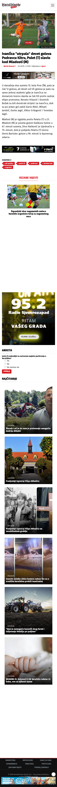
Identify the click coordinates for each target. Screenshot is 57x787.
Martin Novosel (9, 66)
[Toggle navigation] (52, 5)
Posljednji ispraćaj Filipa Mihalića (22, 481)
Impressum (28, 760)
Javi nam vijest (15, 767)
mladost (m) (47, 163)
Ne (7, 364)
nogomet (8, 167)
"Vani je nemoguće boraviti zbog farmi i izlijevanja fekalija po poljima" (25, 630)
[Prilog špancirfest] (28, 781)
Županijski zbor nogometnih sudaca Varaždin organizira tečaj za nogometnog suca (29, 214)
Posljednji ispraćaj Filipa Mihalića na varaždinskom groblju (24, 529)
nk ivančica (9, 163)
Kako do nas (45, 760)
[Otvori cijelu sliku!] (28, 31)
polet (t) (22, 163)
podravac (34, 163)
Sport (43, 66)
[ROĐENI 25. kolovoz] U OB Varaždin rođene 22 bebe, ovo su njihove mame (28, 680)
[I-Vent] (28, 149)
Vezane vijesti (28, 177)
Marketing (10, 760)
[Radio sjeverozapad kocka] (28, 318)
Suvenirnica (11, 764)
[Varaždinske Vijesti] (11, 4)
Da (7, 361)
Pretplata (46, 764)
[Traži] (35, 5)
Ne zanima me (12, 367)
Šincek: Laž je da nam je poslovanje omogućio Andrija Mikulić (28, 429)
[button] (4, 201)
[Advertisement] (28, 254)
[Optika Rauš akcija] (28, 75)
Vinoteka (29, 764)
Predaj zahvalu (41, 767)
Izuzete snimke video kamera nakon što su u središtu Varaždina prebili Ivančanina (27, 580)
